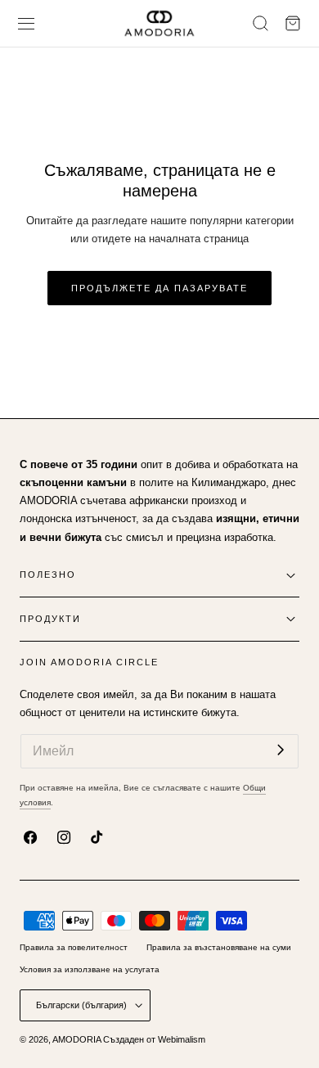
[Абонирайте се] (280, 750)
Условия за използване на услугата (90, 969)
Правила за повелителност (74, 947)
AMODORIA (76, 1039)
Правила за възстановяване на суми (218, 947)
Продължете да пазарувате (159, 288)
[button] (26, 23)
